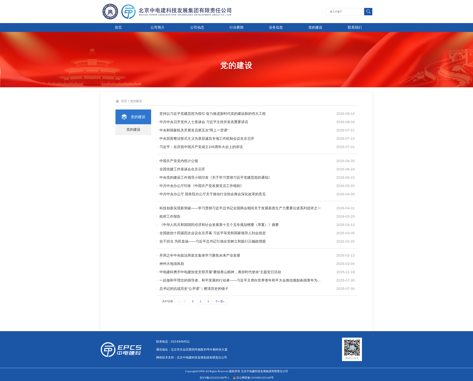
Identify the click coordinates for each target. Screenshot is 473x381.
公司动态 (197, 27)
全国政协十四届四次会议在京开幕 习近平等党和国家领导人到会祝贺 (212, 233)
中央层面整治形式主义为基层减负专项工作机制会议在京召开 (206, 138)
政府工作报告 (170, 216)
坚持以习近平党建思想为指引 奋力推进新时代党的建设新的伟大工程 (212, 114)
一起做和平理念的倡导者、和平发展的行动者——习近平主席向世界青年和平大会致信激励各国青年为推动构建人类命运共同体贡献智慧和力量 (240, 280)
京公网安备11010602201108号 (255, 377)
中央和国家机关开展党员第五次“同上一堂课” (193, 130)
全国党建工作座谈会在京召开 (182, 169)
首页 (118, 27)
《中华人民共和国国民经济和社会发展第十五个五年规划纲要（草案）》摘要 (219, 225)
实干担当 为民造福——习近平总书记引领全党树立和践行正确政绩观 (212, 241)
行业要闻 (236, 27)
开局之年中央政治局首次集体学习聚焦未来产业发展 (199, 255)
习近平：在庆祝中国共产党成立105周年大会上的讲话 (201, 147)
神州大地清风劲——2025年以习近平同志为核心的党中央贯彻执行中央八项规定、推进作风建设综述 (224, 265)
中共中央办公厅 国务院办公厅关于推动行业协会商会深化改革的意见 (212, 194)
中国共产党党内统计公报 (178, 161)
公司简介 (158, 27)
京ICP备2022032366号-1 (214, 377)
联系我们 (355, 27)
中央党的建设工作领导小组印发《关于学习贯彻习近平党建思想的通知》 (215, 177)
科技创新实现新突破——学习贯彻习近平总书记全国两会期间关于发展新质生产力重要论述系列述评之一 (240, 208)
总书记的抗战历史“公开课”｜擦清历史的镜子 (193, 289)
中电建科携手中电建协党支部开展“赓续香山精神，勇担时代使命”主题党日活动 (220, 272)
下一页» (219, 301)
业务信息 (276, 27)
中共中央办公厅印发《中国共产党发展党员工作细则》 (201, 186)
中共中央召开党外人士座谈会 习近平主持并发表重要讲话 (203, 122)
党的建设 (315, 27)
